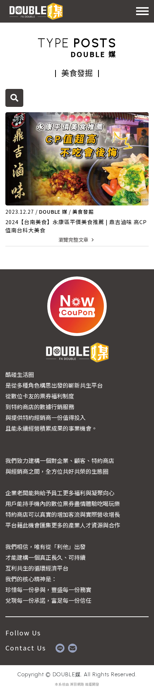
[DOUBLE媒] (35, 10)
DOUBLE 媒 (53, 211)
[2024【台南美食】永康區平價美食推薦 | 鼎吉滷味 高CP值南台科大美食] (77, 158)
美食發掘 (83, 211)
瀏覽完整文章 (74, 239)
